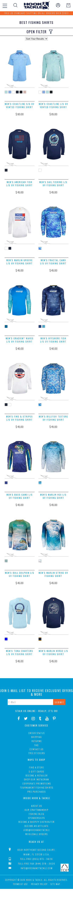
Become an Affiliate (36, 825)
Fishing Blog (36, 813)
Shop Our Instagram (36, 779)
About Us (36, 805)
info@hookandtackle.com (37, 868)
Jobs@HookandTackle (36, 829)
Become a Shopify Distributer (36, 821)
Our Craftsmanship (36, 809)
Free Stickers (36, 753)
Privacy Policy (39, 884)
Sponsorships (36, 817)
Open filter (37, 31)
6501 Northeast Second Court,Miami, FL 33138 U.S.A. (36, 852)
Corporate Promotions (36, 783)
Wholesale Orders (36, 834)
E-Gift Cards (36, 771)
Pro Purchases (36, 791)
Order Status (36, 733)
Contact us (36, 749)
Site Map (55, 884)
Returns (37, 741)
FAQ (36, 745)
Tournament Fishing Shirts (36, 787)
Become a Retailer (37, 775)
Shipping (36, 736)
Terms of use (20, 884)
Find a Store (36, 767)
